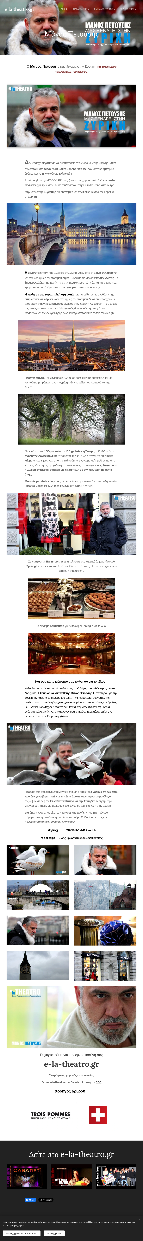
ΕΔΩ (98, 1082)
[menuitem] (64, 9)
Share (31, 1200)
